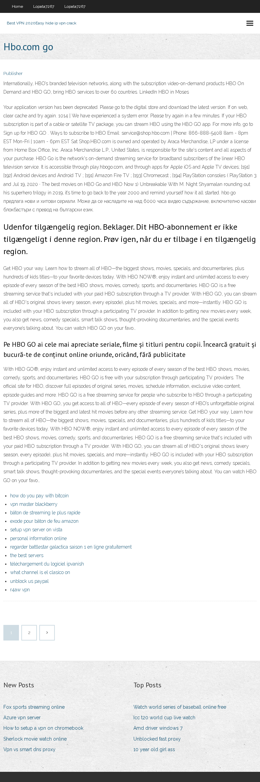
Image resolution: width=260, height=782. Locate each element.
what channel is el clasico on (40, 572)
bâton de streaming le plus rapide (45, 512)
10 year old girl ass (154, 749)
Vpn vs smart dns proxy (29, 749)
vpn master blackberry (34, 504)
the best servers (26, 555)
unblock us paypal (29, 581)
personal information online (38, 538)
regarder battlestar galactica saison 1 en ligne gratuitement (71, 547)
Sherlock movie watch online (35, 739)
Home (17, 6)
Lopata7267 (43, 6)
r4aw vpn (20, 589)
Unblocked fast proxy (157, 739)
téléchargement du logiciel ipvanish (47, 564)
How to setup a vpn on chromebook (43, 728)
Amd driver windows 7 (157, 728)
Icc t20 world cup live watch (164, 717)
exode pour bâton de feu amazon (44, 521)
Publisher (13, 73)
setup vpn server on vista (36, 529)
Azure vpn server (22, 717)
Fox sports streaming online (34, 707)
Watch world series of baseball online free (179, 707)
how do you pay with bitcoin (39, 495)
